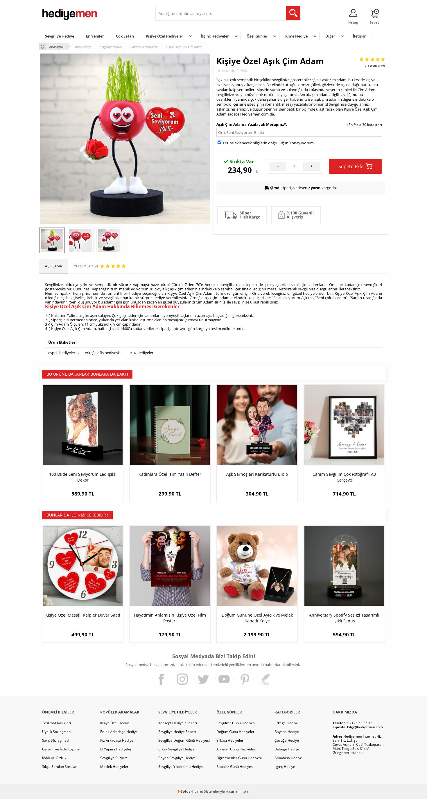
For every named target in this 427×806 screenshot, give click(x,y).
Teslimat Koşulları (56, 722)
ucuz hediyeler (140, 352)
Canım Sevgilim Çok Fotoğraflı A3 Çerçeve (344, 477)
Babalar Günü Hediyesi (235, 766)
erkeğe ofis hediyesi (102, 352)
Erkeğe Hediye (286, 722)
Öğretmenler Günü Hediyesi (239, 757)
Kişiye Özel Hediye (115, 722)
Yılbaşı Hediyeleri (230, 740)
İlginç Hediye (284, 766)
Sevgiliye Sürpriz (113, 757)
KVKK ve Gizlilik (54, 757)
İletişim (359, 36)
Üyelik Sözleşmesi (56, 731)
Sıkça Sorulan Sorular (59, 766)
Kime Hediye (296, 36)
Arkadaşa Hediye (288, 757)
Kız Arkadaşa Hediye (116, 740)
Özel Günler (257, 36)
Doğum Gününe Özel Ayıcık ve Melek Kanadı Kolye (257, 618)
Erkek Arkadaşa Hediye (119, 731)
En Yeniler (95, 36)
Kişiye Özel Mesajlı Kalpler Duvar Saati (82, 615)
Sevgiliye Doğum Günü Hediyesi (184, 740)
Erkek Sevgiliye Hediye (176, 749)
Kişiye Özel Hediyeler (164, 36)
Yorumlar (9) (376, 65)
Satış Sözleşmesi (55, 740)
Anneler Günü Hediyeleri (236, 749)
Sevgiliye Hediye (59, 36)
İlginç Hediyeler (215, 36)
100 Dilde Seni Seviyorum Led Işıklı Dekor (82, 477)
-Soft (183, 791)
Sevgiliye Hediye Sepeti (177, 731)
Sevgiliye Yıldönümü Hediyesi (181, 766)
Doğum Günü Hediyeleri (235, 731)
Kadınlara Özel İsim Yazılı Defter (170, 474)
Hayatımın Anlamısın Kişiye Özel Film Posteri (170, 618)
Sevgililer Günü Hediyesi (236, 722)
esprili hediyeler (61, 352)
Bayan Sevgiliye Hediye (177, 757)
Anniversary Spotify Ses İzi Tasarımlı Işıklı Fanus (344, 618)
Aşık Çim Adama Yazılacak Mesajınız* (251, 124)
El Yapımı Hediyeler (116, 749)
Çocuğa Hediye (286, 740)
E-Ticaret (196, 791)
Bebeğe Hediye (286, 749)
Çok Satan (125, 36)
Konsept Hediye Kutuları (177, 722)
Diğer (330, 36)
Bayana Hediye (286, 731)
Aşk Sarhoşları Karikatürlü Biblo (257, 474)
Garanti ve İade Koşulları (62, 749)
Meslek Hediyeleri (114, 766)
